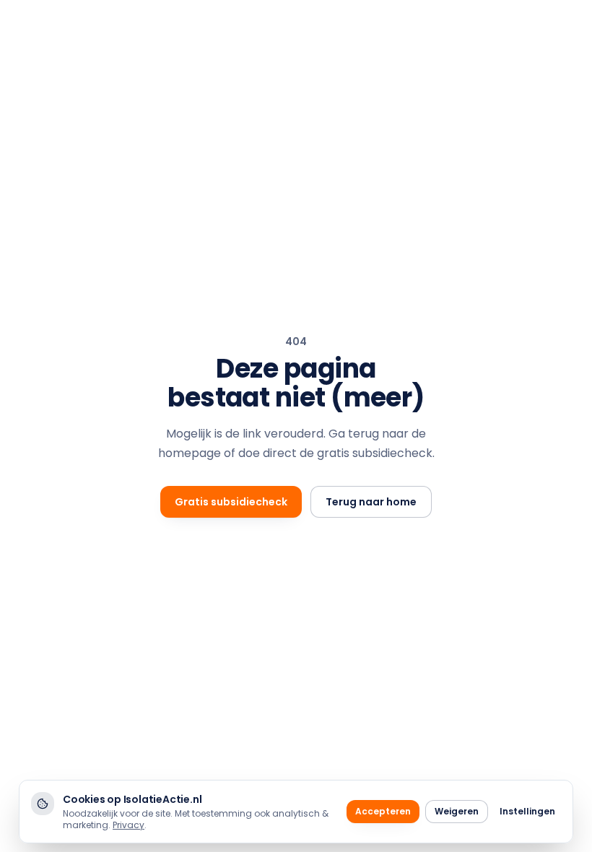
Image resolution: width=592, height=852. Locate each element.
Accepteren (383, 811)
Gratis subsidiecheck (231, 502)
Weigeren (457, 811)
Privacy (128, 825)
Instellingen (527, 811)
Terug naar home (371, 502)
